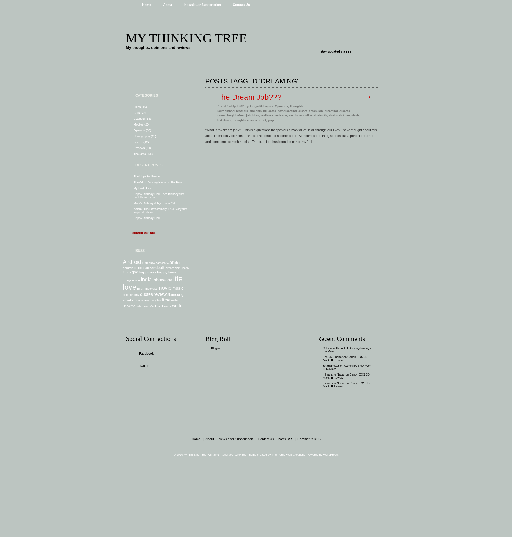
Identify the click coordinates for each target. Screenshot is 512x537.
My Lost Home (143, 188)
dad (146, 268)
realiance (267, 115)
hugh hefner (236, 115)
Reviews (139, 148)
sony (145, 300)
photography (131, 294)
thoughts (155, 300)
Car (170, 262)
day (152, 267)
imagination (131, 280)
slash (355, 115)
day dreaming (287, 110)
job (248, 115)
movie (164, 288)
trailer (174, 300)
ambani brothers (236, 110)
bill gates (269, 110)
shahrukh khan (339, 115)
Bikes (137, 106)
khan (255, 115)
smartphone (131, 300)
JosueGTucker (333, 356)
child (177, 263)
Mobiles (138, 124)
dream (170, 267)
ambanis (256, 110)
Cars (137, 112)
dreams (344, 110)
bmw (152, 262)
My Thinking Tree (186, 38)
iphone (159, 279)
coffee (138, 268)
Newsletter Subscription (202, 5)
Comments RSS (309, 439)
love (129, 287)
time (166, 299)
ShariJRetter (331, 365)
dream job (316, 110)
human (173, 272)
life (178, 278)
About (167, 5)
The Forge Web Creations (288, 454)
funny (127, 272)
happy (162, 272)
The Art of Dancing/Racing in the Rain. (158, 182)
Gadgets (139, 118)
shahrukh (320, 115)
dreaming (331, 110)
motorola (151, 288)
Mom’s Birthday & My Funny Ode (155, 203)
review (160, 294)
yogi (271, 120)
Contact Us (241, 5)
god (135, 272)
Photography (142, 136)
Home (146, 5)
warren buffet (256, 120)
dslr (177, 267)
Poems (138, 142)
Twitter (144, 366)
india (146, 279)
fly (187, 267)
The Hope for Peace (147, 176)
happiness (147, 272)
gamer (221, 115)
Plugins (216, 348)
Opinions (139, 130)
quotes (146, 294)
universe (129, 306)
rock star (281, 115)
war (146, 306)
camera (161, 262)
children (128, 267)
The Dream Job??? (249, 97)
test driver (224, 120)
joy (169, 279)
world (177, 305)
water (167, 306)
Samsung (175, 294)
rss (348, 51)
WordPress (330, 454)
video (139, 306)
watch (156, 305)
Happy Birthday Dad (147, 218)
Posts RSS (285, 439)
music (177, 288)
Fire (183, 267)
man (141, 288)
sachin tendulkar (300, 115)
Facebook (146, 354)
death (160, 267)
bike (145, 263)
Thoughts (140, 153)
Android (132, 262)
